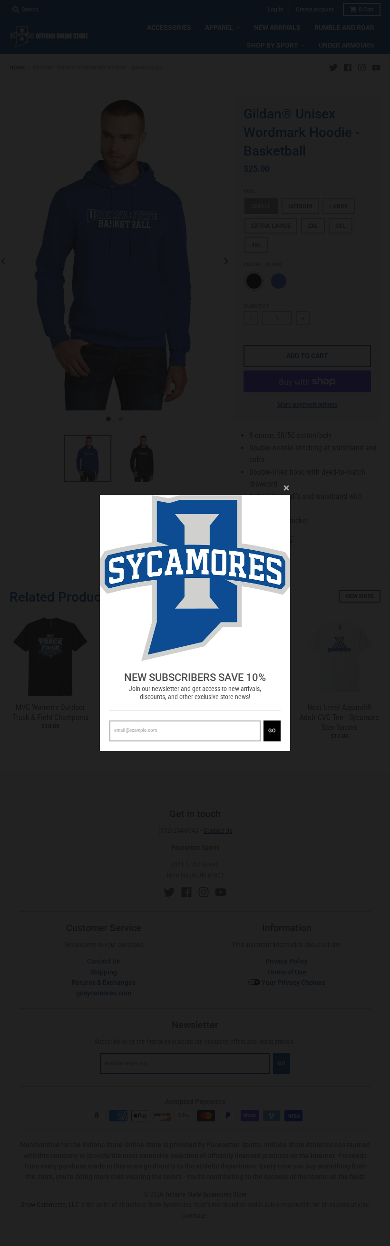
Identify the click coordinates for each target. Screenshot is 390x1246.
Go (272, 731)
